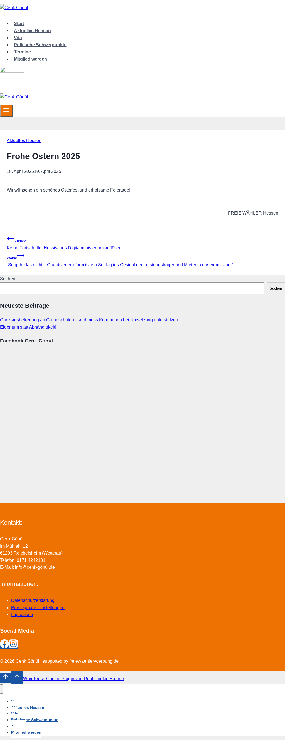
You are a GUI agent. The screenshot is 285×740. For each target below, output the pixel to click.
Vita (18, 37)
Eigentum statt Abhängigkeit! (28, 327)
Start (19, 23)
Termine (22, 51)
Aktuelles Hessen (32, 30)
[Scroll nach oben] (5, 678)
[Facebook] (4, 646)
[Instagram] (13, 646)
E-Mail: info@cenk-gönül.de (27, 567)
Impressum (22, 614)
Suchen (7, 278)
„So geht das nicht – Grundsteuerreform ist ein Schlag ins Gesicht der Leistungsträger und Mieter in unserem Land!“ (120, 261)
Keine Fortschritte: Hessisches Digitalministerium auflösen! (65, 244)
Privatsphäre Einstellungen (38, 607)
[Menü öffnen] (6, 111)
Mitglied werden (30, 59)
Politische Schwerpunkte (40, 44)
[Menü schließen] (1, 689)
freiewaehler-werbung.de (94, 661)
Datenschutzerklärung (33, 600)
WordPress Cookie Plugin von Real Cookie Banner (73, 678)
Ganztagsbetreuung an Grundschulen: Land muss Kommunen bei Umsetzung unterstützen (89, 319)
